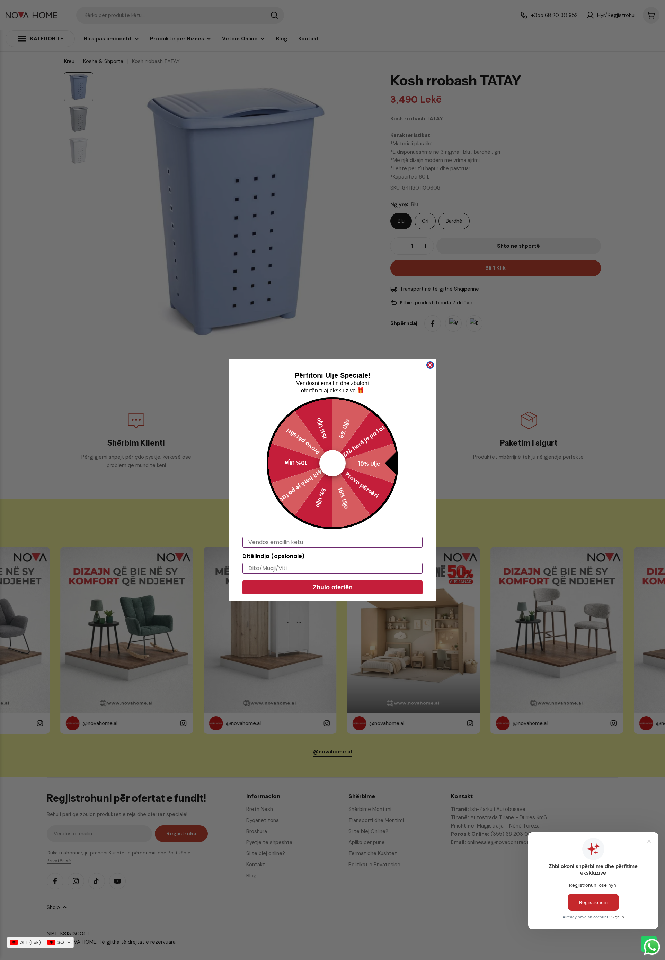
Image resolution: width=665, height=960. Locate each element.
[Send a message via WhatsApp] (652, 947)
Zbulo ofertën (333, 587)
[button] (40, 942)
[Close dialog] (430, 365)
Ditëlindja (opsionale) (273, 556)
